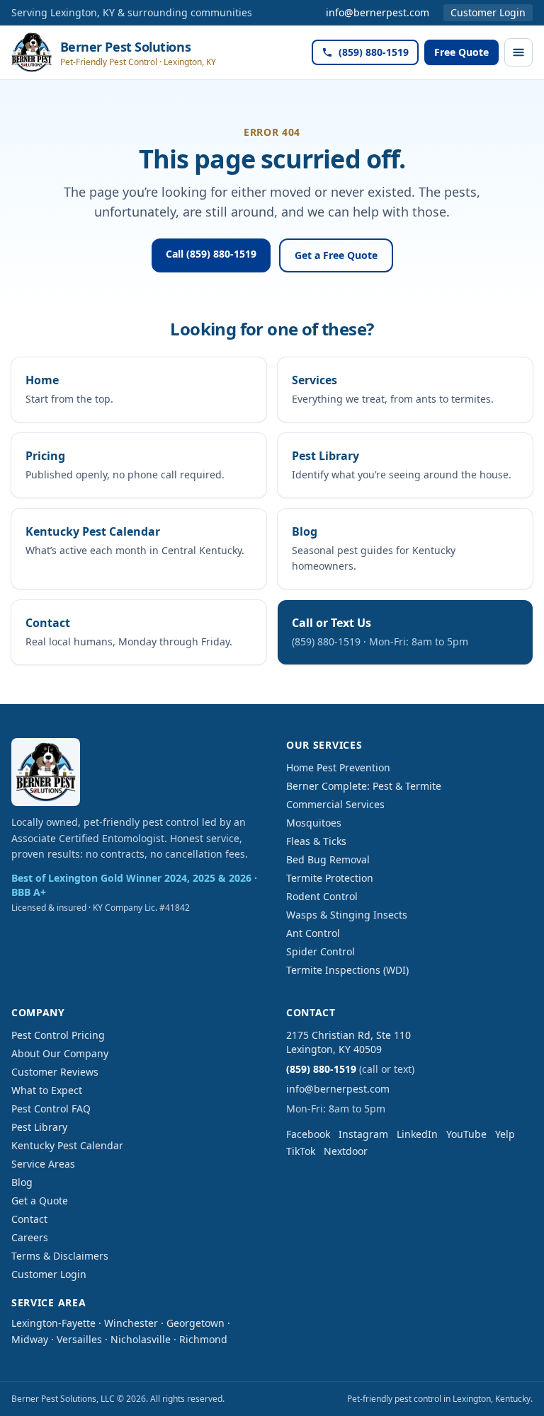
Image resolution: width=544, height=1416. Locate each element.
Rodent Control (322, 896)
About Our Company (59, 1053)
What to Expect (46, 1090)
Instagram (363, 1134)
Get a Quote (39, 1200)
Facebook (308, 1134)
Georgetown (195, 1323)
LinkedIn (417, 1134)
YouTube (466, 1134)
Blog (22, 1182)
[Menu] (518, 52)
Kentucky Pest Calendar (67, 1145)
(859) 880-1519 (374, 52)
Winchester (131, 1323)
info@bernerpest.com (377, 12)
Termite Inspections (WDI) (347, 970)
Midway (29, 1339)
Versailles (79, 1339)
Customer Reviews (54, 1071)
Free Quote (461, 52)
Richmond (203, 1339)
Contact (29, 1219)
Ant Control (313, 933)
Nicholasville (140, 1339)
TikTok (300, 1151)
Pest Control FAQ (51, 1108)
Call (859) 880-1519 (211, 253)
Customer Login (488, 12)
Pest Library (39, 1127)
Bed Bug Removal (328, 859)
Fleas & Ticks (316, 841)
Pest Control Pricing (58, 1035)
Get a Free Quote (336, 255)
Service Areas (43, 1163)
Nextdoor (346, 1151)
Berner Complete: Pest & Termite (363, 786)
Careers (29, 1237)
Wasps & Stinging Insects (346, 914)
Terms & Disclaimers (59, 1255)
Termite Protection (329, 878)
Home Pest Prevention (338, 767)
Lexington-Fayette (53, 1323)
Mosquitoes (313, 822)
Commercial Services (335, 804)
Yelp (505, 1134)
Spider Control (320, 951)
